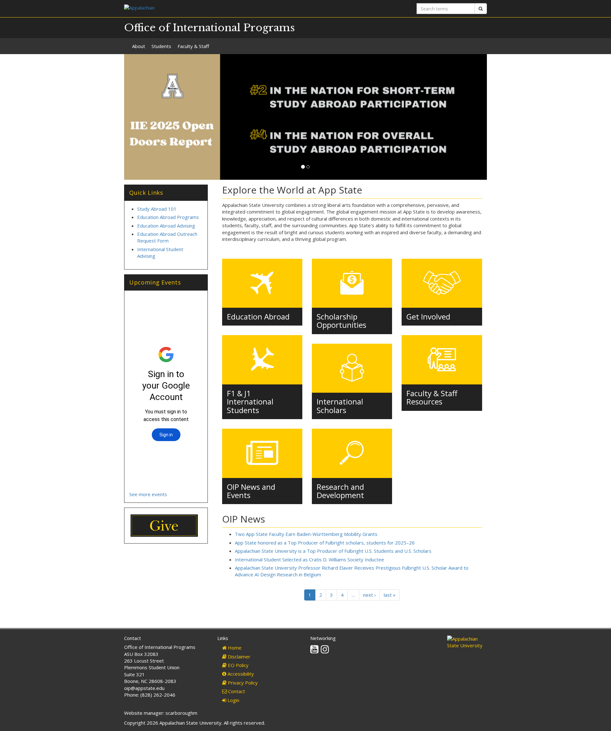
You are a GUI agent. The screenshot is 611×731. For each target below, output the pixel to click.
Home (234, 647)
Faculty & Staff (193, 46)
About (138, 46)
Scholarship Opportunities (341, 320)
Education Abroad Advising (166, 225)
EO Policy (238, 665)
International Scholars (340, 405)
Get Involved (428, 316)
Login (232, 700)
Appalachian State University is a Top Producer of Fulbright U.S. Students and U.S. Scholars (333, 551)
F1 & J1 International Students (250, 401)
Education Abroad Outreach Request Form (167, 237)
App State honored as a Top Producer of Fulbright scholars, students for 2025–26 (325, 542)
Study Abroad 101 (157, 209)
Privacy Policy (242, 682)
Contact (236, 691)
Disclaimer (238, 656)
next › (369, 595)
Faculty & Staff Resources (431, 397)
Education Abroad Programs (168, 217)
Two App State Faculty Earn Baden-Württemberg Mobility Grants (306, 534)
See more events (148, 494)
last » (390, 595)
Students (161, 46)
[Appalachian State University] (212, 8)
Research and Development (340, 490)
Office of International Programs (209, 27)
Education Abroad (258, 316)
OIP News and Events (251, 490)
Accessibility (240, 674)
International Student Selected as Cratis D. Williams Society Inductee (309, 559)
